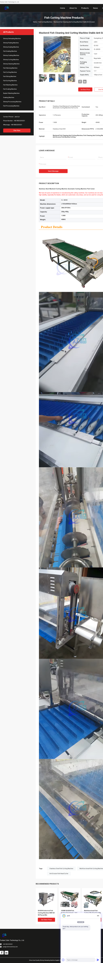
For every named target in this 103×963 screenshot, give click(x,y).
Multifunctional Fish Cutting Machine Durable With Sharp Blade (92, 913)
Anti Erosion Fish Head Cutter (58, 873)
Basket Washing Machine (11, 93)
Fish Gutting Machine (10, 80)
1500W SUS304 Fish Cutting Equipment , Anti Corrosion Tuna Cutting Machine (69, 913)
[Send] (98, 960)
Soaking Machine (8, 97)
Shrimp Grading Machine (11, 47)
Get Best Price (85, 89)
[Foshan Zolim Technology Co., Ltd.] (6, 8)
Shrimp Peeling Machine (11, 43)
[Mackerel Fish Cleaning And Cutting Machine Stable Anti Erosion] (57, 54)
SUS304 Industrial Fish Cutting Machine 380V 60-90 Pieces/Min (46, 913)
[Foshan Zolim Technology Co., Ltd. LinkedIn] (85, 81)
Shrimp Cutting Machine (11, 59)
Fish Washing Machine (10, 85)
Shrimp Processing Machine (12, 101)
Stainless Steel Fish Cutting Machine (61, 868)
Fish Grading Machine (10, 51)
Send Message (53, 171)
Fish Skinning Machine (10, 68)
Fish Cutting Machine (45, 22)
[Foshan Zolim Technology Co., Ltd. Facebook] (80, 81)
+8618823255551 (19, 121)
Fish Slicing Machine (9, 76)
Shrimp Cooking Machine (11, 55)
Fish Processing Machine (11, 106)
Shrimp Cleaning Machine (11, 64)
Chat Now (16, 130)
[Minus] (98, 916)
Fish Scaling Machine (10, 89)
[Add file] (63, 960)
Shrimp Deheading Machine (12, 38)
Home (35, 22)
